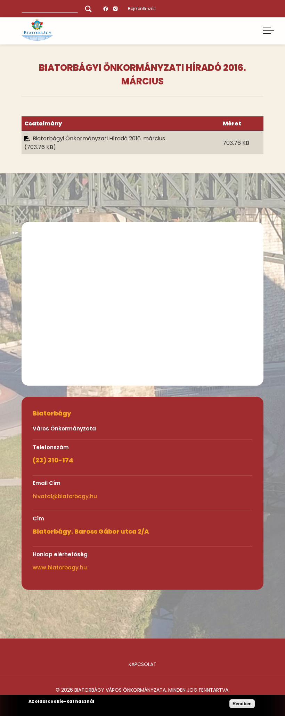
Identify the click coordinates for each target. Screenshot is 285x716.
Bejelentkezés (142, 8)
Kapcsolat (142, 664)
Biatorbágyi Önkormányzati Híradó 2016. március (99, 138)
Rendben (242, 703)
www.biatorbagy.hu (60, 567)
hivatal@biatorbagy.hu (65, 496)
